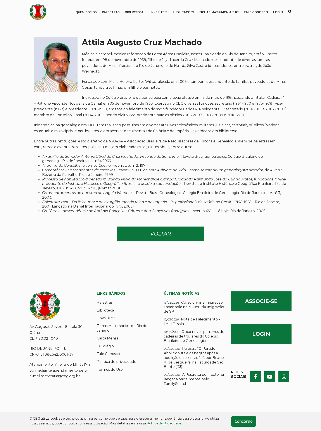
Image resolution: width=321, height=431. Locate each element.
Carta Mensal (108, 338)
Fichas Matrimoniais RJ (219, 12)
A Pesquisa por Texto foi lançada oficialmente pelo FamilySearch (194, 379)
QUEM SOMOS (86, 12)
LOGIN (261, 334)
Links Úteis (158, 12)
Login (278, 12)
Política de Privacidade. (164, 423)
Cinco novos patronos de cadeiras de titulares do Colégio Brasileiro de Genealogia (194, 336)
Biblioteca (134, 12)
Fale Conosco (256, 12)
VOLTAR (160, 233)
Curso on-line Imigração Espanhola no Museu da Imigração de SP (194, 307)
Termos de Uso (110, 369)
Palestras (111, 12)
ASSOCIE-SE (261, 301)
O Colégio (105, 346)
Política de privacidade (116, 362)
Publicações (183, 12)
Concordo (244, 421)
